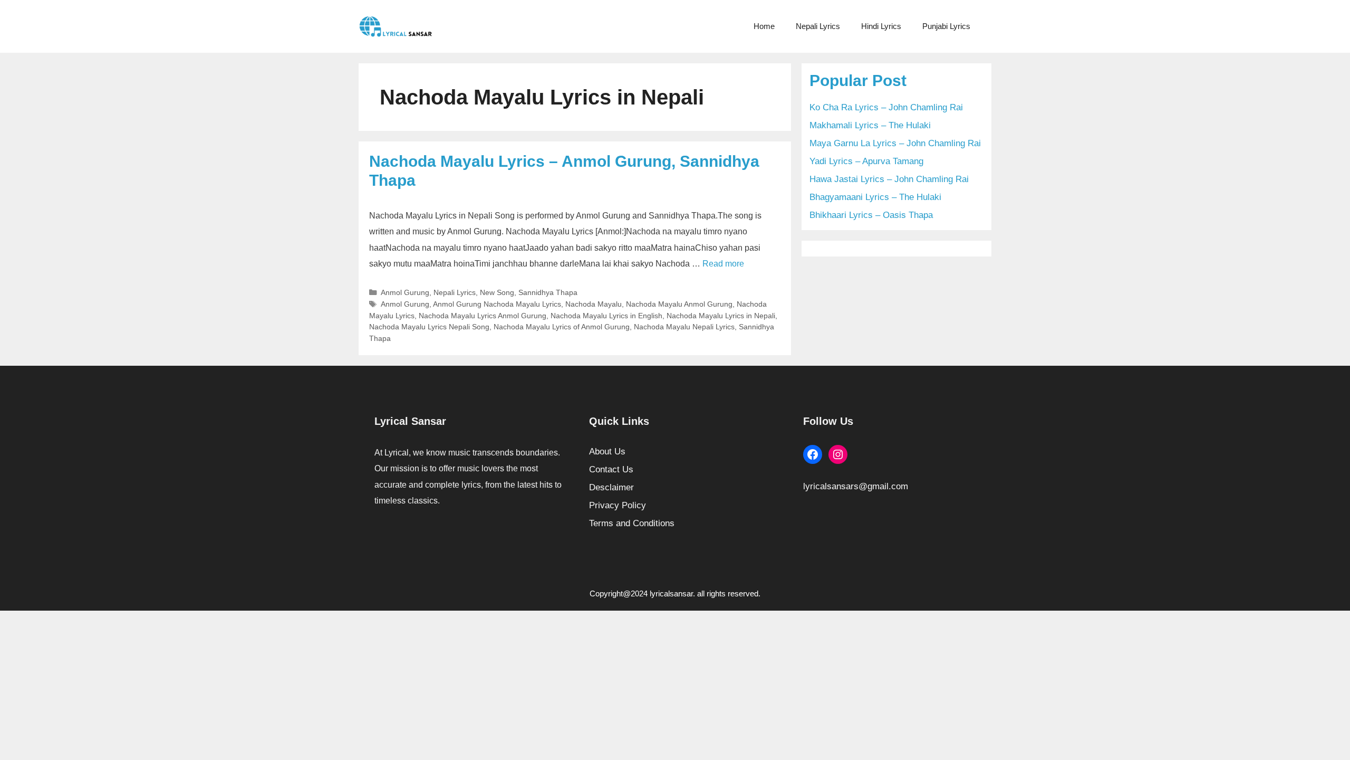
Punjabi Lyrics (946, 26)
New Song (497, 292)
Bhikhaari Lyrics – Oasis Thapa (871, 215)
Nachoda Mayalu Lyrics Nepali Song (429, 326)
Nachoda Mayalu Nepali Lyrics (684, 326)
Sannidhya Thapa (547, 292)
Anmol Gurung (405, 292)
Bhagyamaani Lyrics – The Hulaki (875, 197)
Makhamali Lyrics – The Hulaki (870, 125)
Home (764, 26)
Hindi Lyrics (881, 26)
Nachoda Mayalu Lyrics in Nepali (721, 315)
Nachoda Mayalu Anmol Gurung (679, 304)
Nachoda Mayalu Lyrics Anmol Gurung (482, 315)
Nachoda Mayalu (593, 304)
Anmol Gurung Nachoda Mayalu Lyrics (497, 304)
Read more (723, 263)
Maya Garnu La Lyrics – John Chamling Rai (895, 143)
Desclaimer (611, 487)
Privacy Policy (617, 505)
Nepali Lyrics (818, 26)
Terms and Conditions (631, 523)
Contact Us (611, 469)
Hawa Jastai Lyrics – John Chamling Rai (889, 179)
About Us (607, 451)
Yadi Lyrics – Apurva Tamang (866, 161)
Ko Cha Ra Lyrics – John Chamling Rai (886, 107)
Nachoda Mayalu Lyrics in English (606, 315)
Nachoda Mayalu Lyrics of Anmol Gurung (562, 326)
